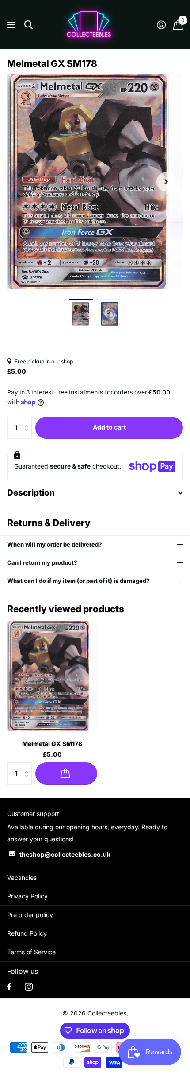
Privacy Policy (27, 896)
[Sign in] (161, 24)
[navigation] (81, 313)
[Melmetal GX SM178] (52, 676)
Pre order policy (30, 914)
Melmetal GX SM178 (52, 743)
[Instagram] (29, 987)
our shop (62, 361)
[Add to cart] (66, 773)
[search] (28, 25)
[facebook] (9, 986)
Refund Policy (27, 933)
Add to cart (109, 427)
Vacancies (22, 877)
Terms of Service (31, 952)
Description (31, 493)
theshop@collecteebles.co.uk (64, 854)
